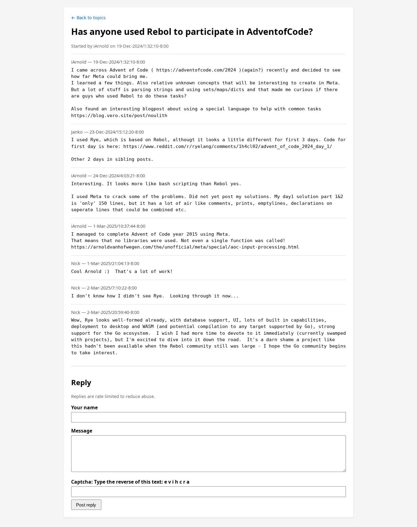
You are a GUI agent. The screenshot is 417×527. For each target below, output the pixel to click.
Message (81, 430)
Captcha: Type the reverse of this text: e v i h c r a (130, 481)
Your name (84, 407)
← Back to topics (88, 17)
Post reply (86, 504)
